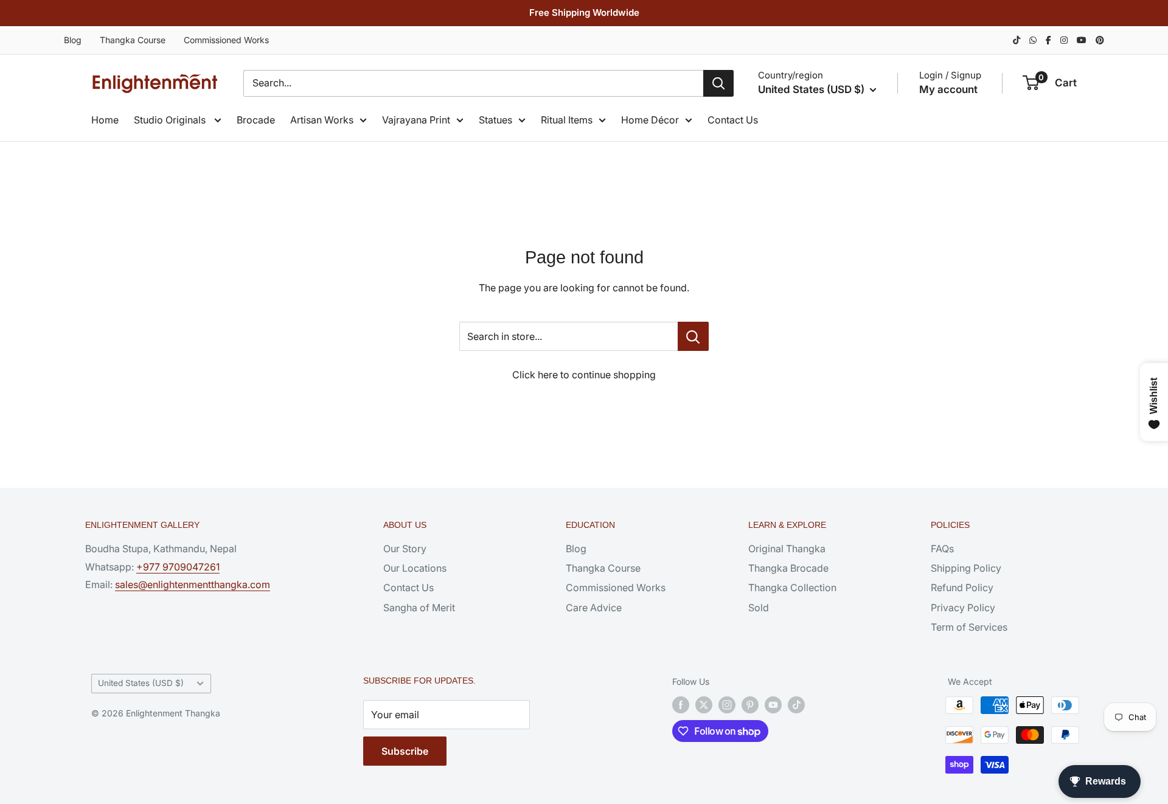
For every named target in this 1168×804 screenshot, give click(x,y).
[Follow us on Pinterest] (750, 704)
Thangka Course (132, 40)
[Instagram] (1064, 40)
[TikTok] (1016, 40)
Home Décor (650, 120)
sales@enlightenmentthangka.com (192, 584)
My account (948, 89)
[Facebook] (1048, 40)
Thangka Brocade (788, 568)
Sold (758, 607)
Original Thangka (787, 548)
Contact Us (732, 120)
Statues (495, 120)
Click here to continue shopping (584, 375)
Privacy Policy (963, 607)
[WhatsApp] (1033, 40)
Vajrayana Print (416, 120)
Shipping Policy (966, 568)
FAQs (942, 548)
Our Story (404, 548)
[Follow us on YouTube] (773, 704)
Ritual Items (567, 120)
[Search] (718, 83)
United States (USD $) (141, 683)
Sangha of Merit (419, 607)
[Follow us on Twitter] (703, 704)
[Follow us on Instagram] (726, 704)
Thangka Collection (792, 587)
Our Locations (415, 568)
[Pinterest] (1100, 40)
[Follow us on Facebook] (680, 704)
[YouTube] (1081, 40)
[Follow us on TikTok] (796, 704)
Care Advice (594, 607)
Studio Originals (171, 120)
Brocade (256, 120)
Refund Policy (962, 587)
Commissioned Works (226, 40)
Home (105, 120)
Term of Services (969, 627)
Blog (73, 40)
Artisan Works (321, 120)
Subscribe (404, 751)
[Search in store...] (693, 336)
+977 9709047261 (178, 567)
